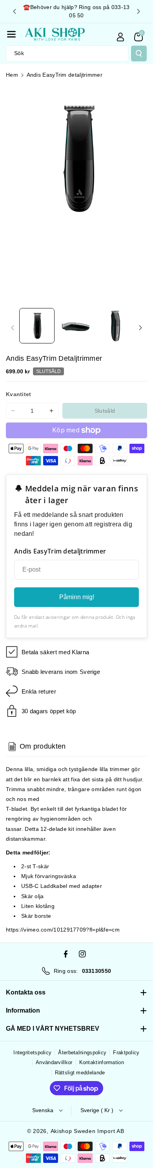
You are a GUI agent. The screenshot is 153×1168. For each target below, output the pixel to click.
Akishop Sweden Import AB (87, 1131)
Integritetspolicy (32, 1052)
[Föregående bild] (14, 11)
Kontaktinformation (101, 1062)
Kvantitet (18, 394)
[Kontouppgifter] (120, 37)
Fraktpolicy (126, 1052)
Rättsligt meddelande (80, 1073)
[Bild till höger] (140, 327)
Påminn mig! (76, 597)
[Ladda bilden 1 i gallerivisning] (37, 325)
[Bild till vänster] (12, 327)
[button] (11, 34)
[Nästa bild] (138, 11)
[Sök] (139, 53)
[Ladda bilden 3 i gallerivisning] (115, 325)
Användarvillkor (54, 1062)
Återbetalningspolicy (82, 1052)
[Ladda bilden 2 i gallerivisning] (76, 325)
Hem (12, 75)
